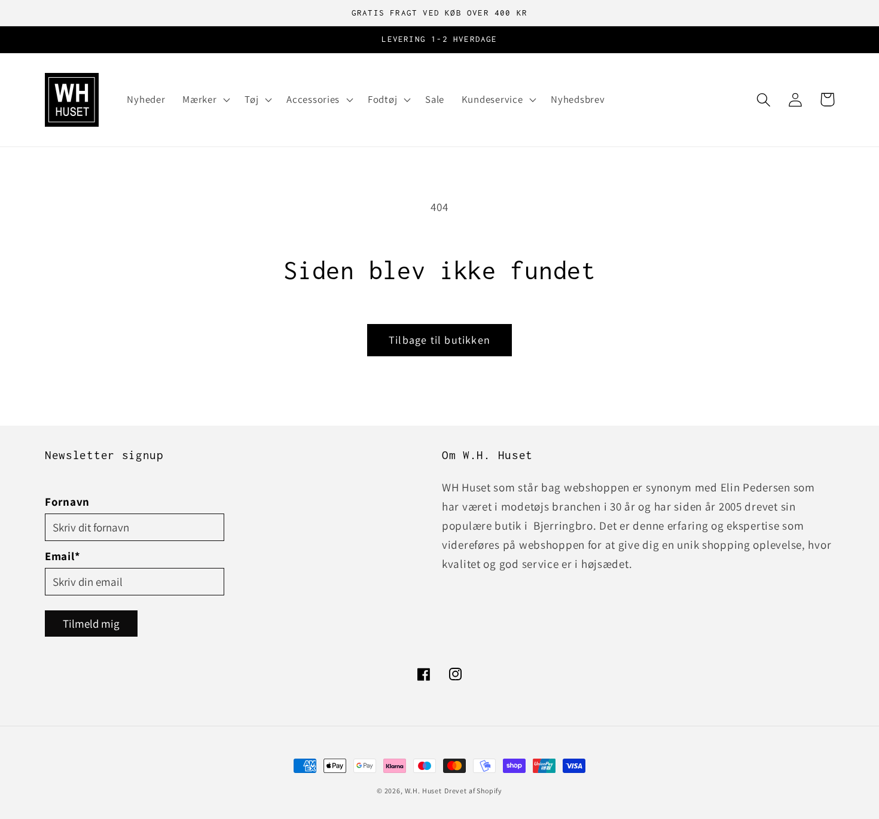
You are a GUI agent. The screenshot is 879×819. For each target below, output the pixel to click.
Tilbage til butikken (439, 340)
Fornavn (67, 501)
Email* (62, 556)
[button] (205, 100)
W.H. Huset (423, 790)
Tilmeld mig (91, 623)
